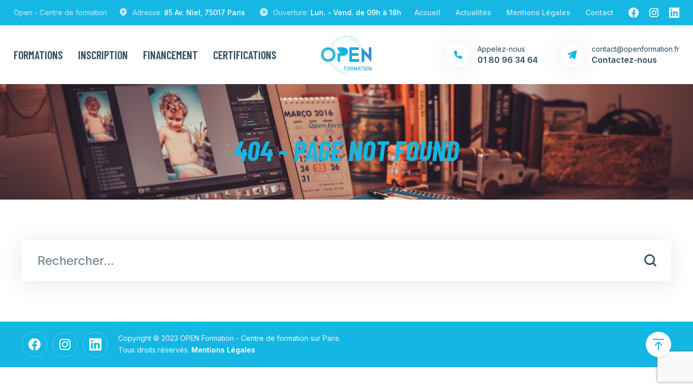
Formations (38, 55)
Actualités (473, 12)
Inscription (103, 55)
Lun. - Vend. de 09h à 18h (355, 12)
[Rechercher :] (346, 262)
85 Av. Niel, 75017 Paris (204, 12)
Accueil (427, 12)
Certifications (244, 55)
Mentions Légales (538, 12)
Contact (599, 12)
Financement (170, 55)
